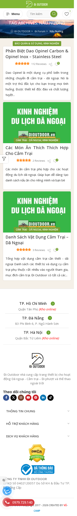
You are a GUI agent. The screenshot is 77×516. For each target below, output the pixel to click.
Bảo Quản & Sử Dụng (28, 43)
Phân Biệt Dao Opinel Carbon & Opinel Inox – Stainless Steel (37, 53)
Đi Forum (40, 31)
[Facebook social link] (6, 398)
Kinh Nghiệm (51, 43)
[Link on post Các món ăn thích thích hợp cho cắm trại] (37, 122)
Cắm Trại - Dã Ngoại (28, 140)
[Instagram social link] (21, 398)
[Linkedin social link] (43, 398)
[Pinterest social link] (36, 398)
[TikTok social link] (50, 398)
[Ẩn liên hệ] (4, 480)
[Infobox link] (37, 303)
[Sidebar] (4, 159)
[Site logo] (37, 4)
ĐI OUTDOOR (22, 31)
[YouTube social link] (28, 398)
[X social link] (13, 398)
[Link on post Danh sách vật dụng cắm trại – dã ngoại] (37, 212)
